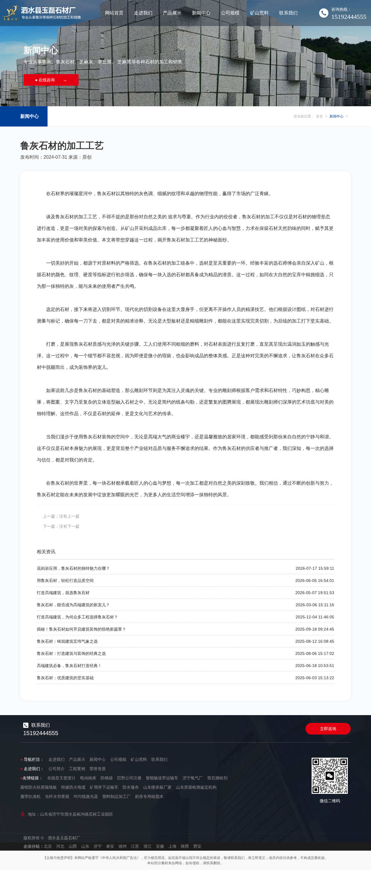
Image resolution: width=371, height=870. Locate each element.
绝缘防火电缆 (73, 787)
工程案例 (77, 768)
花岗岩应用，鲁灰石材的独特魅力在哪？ (73, 568)
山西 (73, 846)
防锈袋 (107, 778)
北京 (48, 846)
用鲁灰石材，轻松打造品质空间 (65, 580)
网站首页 (114, 12)
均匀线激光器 (86, 796)
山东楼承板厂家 (157, 787)
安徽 (160, 846)
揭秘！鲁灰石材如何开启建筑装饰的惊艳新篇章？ (81, 629)
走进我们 (143, 12)
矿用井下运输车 (104, 787)
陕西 (185, 846)
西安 (197, 846)
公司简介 (56, 768)
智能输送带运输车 (162, 778)
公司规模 (230, 12)
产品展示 (172, 12)
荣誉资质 (98, 768)
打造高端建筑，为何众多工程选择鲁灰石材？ (77, 617)
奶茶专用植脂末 (149, 796)
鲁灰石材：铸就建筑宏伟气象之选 (67, 641)
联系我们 (288, 12)
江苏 (135, 846)
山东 (85, 846)
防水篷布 (131, 787)
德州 (123, 846)
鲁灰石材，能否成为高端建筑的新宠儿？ (73, 604)
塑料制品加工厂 (116, 796)
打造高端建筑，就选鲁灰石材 (63, 592)
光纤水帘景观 (57, 796)
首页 (319, 116)
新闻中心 (201, 12)
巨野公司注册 (129, 778)
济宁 (98, 846)
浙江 (147, 846)
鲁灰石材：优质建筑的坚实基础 (65, 677)
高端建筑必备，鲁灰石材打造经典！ (69, 665)
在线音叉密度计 (61, 778)
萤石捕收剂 (217, 778)
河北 (60, 846)
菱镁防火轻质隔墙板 (38, 787)
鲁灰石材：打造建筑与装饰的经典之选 (71, 653)
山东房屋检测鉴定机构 (196, 787)
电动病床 (88, 778)
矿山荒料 (259, 12)
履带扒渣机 (30, 796)
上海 (172, 846)
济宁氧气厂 (193, 778)
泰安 (110, 846)
